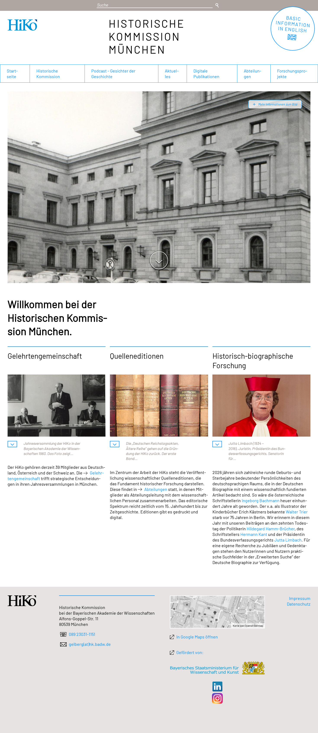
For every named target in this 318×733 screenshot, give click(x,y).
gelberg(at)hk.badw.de (90, 644)
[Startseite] (22, 28)
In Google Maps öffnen (197, 636)
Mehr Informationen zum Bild (277, 104)
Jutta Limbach (288, 539)
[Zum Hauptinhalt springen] (159, 260)
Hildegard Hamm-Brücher (271, 528)
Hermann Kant (253, 534)
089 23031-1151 (82, 634)
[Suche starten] (217, 5)
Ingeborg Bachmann (260, 500)
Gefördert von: (190, 652)
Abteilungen (155, 489)
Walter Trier (297, 511)
